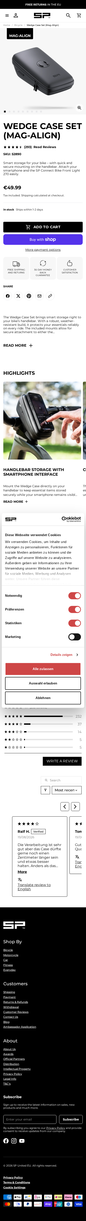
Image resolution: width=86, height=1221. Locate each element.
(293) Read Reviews (40, 147)
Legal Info (9, 1078)
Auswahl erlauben (43, 683)
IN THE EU (43, 4)
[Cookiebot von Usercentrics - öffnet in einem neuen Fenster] (62, 519)
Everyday (9, 970)
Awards (8, 1054)
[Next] (75, 806)
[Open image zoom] (79, 108)
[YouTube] (21, 1141)
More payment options (43, 250)
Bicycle (18, 25)
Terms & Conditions (16, 1182)
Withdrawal (11, 1007)
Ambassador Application (19, 1026)
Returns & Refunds (15, 1002)
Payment (9, 997)
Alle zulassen (43, 669)
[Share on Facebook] (7, 296)
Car (5, 960)
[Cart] (79, 15)
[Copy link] (50, 296)
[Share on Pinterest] (28, 296)
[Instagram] (14, 1141)
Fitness (8, 965)
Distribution (11, 1064)
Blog (6, 1022)
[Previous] (64, 806)
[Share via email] (39, 296)
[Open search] (68, 15)
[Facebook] (6, 1141)
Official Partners (14, 1059)
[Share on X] (18, 296)
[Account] (15, 15)
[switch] (74, 609)
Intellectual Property (17, 1068)
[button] (43, 716)
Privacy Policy (12, 1074)
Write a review (62, 761)
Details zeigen (61, 655)
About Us (9, 1049)
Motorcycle (10, 955)
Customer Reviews (15, 1012)
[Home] (42, 15)
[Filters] (45, 790)
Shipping (9, 992)
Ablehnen (43, 698)
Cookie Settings (14, 1187)
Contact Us (10, 1016)
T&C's (7, 1083)
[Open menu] (7, 15)
